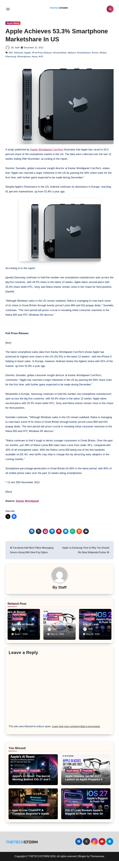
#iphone (72, 52)
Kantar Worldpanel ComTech (46, 149)
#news (95, 52)
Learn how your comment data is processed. (76, 726)
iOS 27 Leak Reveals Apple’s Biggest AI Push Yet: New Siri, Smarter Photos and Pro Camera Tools (85, 815)
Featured (17, 619)
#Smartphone (24, 56)
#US (41, 56)
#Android (18, 52)
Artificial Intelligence (24, 804)
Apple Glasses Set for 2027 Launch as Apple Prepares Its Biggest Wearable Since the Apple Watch (84, 781)
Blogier (82, 856)
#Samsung (10, 56)
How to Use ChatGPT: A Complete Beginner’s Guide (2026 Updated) (30, 813)
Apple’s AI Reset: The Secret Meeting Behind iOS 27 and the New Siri (32, 779)
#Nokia (102, 52)
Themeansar (97, 856)
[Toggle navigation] (7, 9)
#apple (27, 52)
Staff (17, 47)
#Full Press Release (42, 52)
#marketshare (84, 52)
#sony (34, 56)
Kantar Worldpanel (27, 501)
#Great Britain (60, 52)
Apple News (13, 23)
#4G (11, 52)
